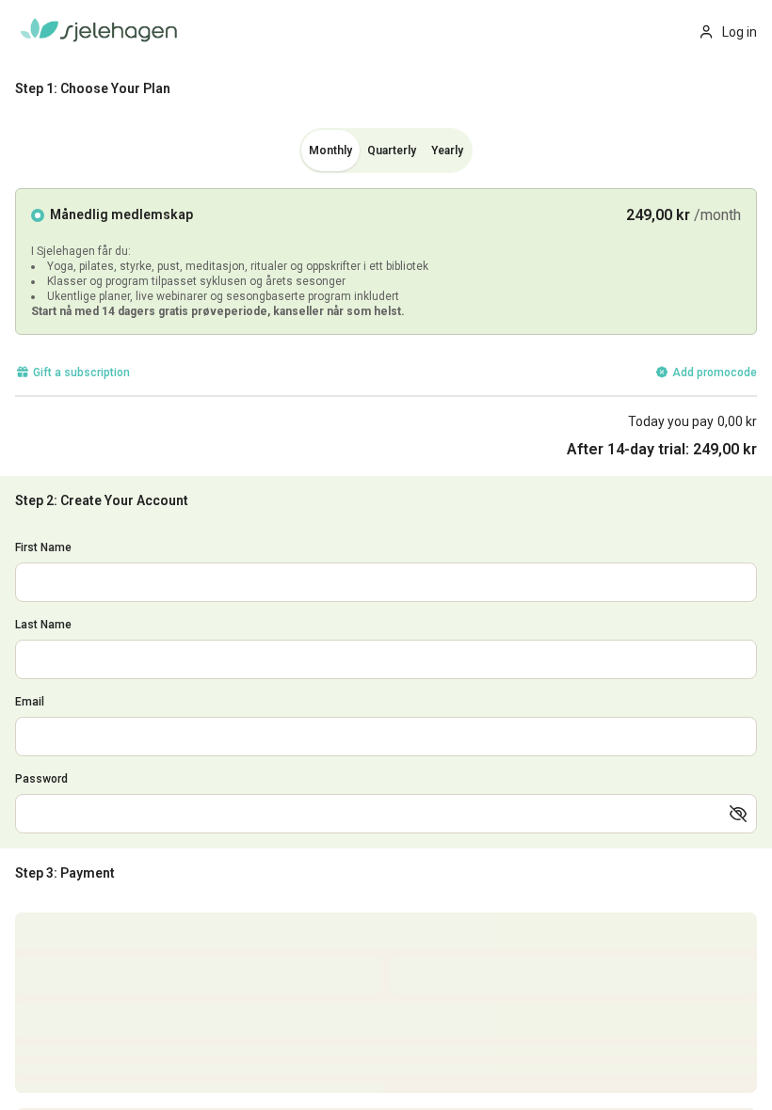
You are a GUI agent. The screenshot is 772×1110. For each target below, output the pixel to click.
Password (41, 778)
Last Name (43, 624)
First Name (43, 547)
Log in (739, 32)
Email (29, 701)
